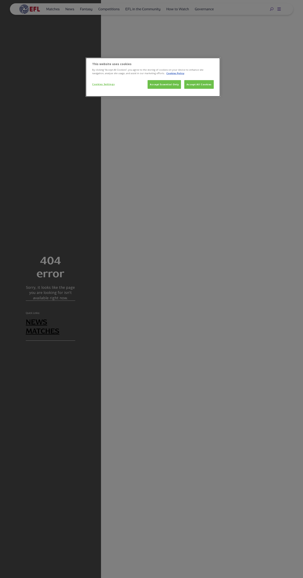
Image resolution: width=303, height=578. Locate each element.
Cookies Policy (175, 73)
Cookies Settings (103, 84)
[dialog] (153, 77)
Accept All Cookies (199, 84)
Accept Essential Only (164, 84)
